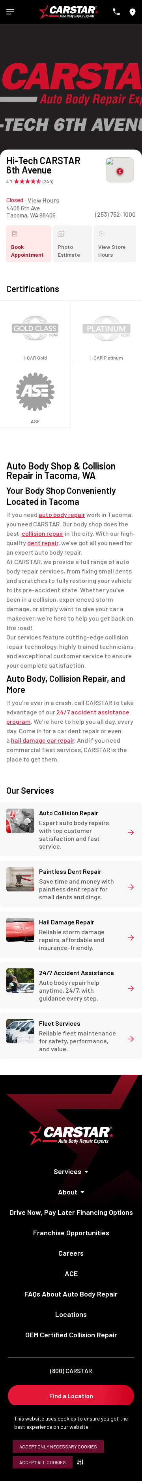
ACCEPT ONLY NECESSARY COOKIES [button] (58, 1446)
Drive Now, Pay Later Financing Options (71, 1212)
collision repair (43, 533)
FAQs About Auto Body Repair (71, 1293)
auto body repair (62, 514)
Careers (71, 1253)
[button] (82, 1462)
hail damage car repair (42, 740)
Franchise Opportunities (71, 1232)
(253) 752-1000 (115, 214)
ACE (71, 1273)
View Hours (43, 200)
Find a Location (71, 1395)
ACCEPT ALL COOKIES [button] (42, 1462)
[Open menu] (10, 12)
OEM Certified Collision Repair (71, 1334)
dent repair (42, 542)
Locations (71, 1314)
